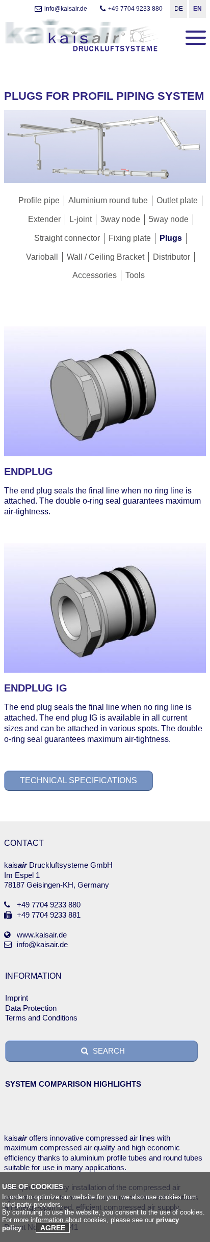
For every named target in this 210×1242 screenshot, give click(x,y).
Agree (52, 1228)
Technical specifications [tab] (78, 780)
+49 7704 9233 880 (135, 8)
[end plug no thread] (105, 454)
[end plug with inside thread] (105, 671)
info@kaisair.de (65, 8)
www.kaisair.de (42, 934)
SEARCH (108, 1050)
